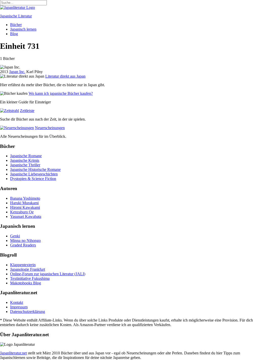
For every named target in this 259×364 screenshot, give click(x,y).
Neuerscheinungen (50, 128)
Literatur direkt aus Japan (65, 76)
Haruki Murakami (24, 203)
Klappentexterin (23, 265)
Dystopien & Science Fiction (33, 178)
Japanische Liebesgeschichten (34, 174)
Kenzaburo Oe (22, 212)
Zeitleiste (27, 110)
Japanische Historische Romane (35, 169)
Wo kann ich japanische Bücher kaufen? (61, 93)
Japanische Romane (26, 156)
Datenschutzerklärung (27, 311)
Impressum (19, 307)
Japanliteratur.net (13, 353)
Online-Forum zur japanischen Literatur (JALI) (47, 274)
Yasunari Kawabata (25, 216)
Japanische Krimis (24, 160)
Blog (14, 34)
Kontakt (16, 302)
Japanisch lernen (23, 29)
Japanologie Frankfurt (27, 269)
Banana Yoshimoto (25, 198)
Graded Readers (23, 245)
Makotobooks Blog (25, 283)
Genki (15, 236)
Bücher (16, 24)
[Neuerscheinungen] (17, 128)
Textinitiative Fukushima (30, 278)
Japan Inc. (17, 72)
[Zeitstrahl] (9, 110)
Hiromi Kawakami (25, 207)
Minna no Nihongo (25, 240)
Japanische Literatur (16, 16)
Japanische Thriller (25, 165)
